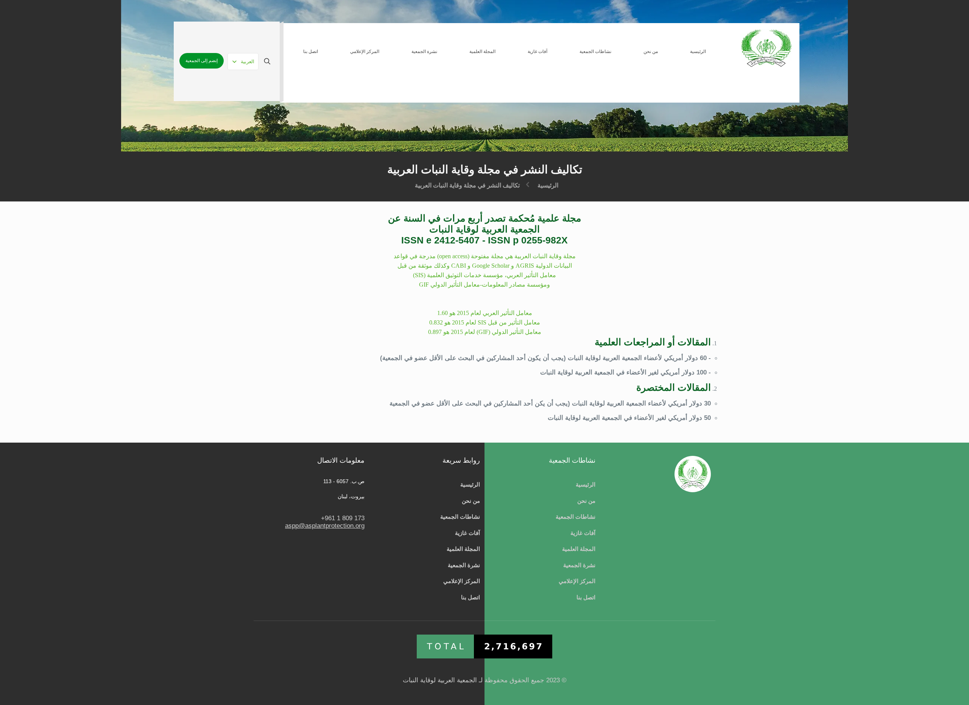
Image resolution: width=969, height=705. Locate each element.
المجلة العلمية (578, 549)
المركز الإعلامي (577, 581)
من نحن (586, 501)
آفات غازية (582, 533)
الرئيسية (547, 185)
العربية (247, 61)
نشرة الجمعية (579, 565)
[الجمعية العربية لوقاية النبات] (766, 47)
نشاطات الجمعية (575, 517)
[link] (650, 83)
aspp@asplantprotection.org (325, 525)
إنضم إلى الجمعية (201, 60)
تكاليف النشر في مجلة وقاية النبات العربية (467, 185)
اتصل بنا (585, 597)
